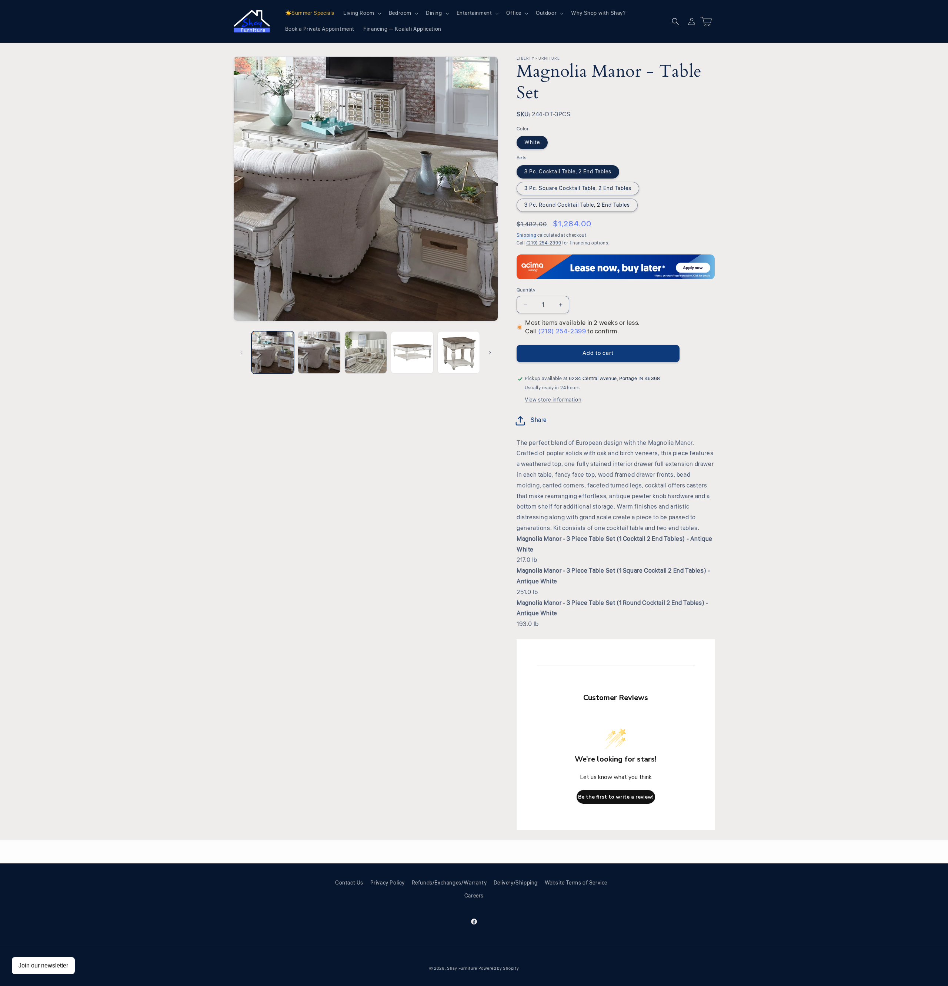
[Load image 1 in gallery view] (272, 352)
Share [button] (539, 420)
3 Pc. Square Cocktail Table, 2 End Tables (577, 188)
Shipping (527, 235)
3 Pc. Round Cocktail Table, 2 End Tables (577, 205)
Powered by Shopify (498, 968)
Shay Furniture (462, 968)
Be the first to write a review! (616, 796)
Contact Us (349, 883)
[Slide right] (490, 352)
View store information (553, 400)
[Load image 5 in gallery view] (458, 352)
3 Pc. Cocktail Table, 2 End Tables (567, 172)
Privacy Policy (387, 883)
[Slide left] (241, 352)
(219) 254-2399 (543, 243)
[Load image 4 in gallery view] (412, 352)
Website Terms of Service (576, 883)
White (532, 142)
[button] (361, 13)
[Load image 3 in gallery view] (365, 352)
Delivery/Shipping (516, 883)
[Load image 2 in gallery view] (319, 352)
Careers (474, 896)
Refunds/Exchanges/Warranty (449, 883)
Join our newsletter (43, 965)
